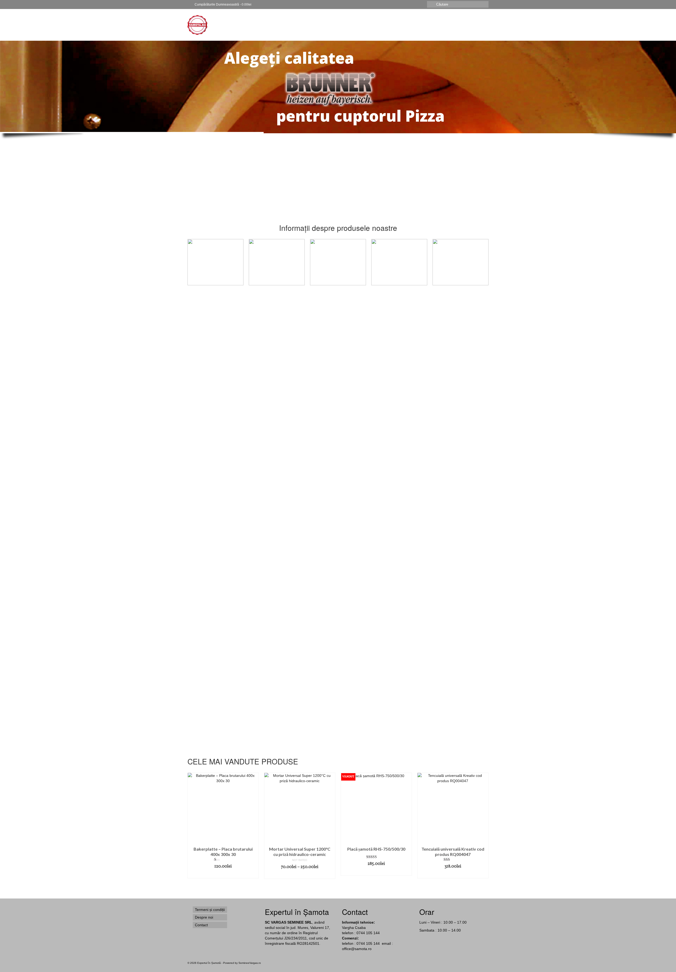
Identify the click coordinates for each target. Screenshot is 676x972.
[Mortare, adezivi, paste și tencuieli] (215, 262)
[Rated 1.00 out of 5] (223, 859)
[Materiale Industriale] (338, 262)
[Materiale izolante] (461, 262)
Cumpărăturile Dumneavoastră (222, 4)
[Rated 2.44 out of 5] (452, 425)
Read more (300, 443)
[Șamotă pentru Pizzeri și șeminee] (277, 262)
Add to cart (223, 442)
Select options (453, 440)
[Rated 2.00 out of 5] (223, 635)
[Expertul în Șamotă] (235, 25)
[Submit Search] (431, 4)
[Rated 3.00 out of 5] (223, 427)
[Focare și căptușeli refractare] (399, 262)
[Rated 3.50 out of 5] (376, 427)
